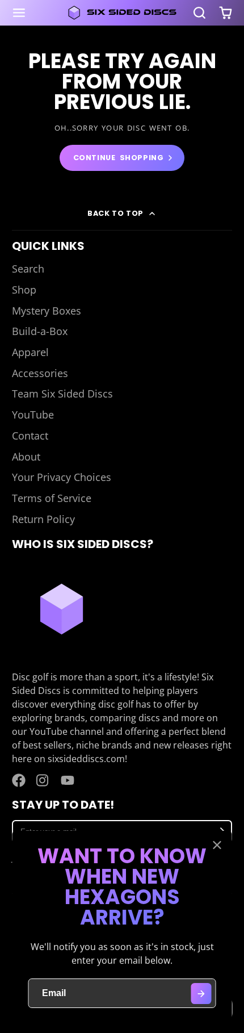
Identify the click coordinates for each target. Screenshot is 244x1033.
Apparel (30, 352)
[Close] (217, 845)
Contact (30, 435)
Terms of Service (51, 498)
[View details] (61, 609)
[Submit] (201, 993)
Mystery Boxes (46, 310)
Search (28, 268)
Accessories (40, 373)
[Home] (122, 13)
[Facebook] (19, 780)
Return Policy (43, 519)
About (26, 456)
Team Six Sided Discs (62, 393)
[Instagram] (43, 780)
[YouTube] (67, 780)
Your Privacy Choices (61, 477)
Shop (24, 289)
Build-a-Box (40, 331)
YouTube (33, 414)
